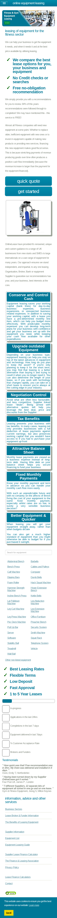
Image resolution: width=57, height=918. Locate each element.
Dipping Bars (13, 577)
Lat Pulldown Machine (13, 602)
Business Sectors (13, 809)
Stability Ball (13, 643)
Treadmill (11, 648)
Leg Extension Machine (37, 610)
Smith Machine (38, 632)
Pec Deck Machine (16, 621)
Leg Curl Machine (15, 608)
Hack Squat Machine (41, 582)
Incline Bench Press (16, 595)
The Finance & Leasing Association (22, 860)
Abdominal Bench (15, 561)
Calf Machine (13, 571)
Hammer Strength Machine (15, 589)
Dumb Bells (36, 577)
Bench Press (13, 566)
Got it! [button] (8, 913)
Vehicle (34, 648)
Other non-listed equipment (18, 659)
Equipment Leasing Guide (17, 844)
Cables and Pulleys (40, 566)
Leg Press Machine (16, 616)
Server (10, 632)
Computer (35, 571)
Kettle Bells (36, 595)
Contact (9, 883)
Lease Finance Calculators (18, 877)
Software (11, 637)
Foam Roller (13, 582)
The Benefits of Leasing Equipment (21, 822)
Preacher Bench (38, 621)
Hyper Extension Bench (39, 589)
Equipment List (12, 838)
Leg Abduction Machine (37, 602)
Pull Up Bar (12, 627)
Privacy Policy (12, 867)
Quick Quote (28, 181)
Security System (39, 627)
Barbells (34, 561)
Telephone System (39, 643)
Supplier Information (14, 831)
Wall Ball (11, 653)
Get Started (28, 191)
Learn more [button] (34, 905)
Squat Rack (36, 637)
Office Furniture (38, 616)
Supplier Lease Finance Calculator (21, 854)
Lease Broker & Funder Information (22, 815)
